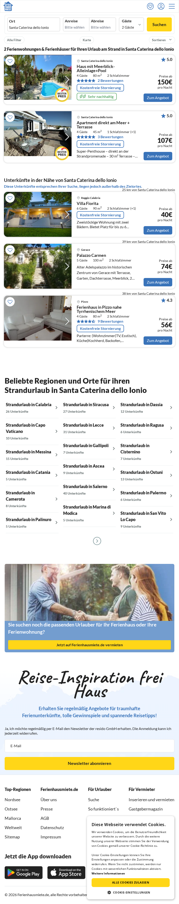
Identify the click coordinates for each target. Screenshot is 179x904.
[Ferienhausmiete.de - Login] (162, 6)
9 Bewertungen (110, 321)
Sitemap (12, 836)
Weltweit (13, 827)
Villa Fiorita (87, 203)
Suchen (159, 24)
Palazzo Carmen (91, 255)
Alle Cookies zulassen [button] (130, 882)
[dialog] (130, 857)
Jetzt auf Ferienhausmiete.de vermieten (89, 645)
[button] (173, 6)
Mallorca (13, 818)
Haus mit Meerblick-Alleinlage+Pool (96, 68)
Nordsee (12, 799)
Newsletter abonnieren (89, 763)
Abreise (97, 21)
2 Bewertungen (110, 80)
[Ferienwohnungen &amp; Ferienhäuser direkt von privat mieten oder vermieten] (8, 6)
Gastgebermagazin (146, 808)
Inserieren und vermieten (151, 799)
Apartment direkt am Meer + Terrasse (103, 125)
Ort (12, 21)
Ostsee (11, 808)
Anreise (71, 21)
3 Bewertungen (110, 137)
